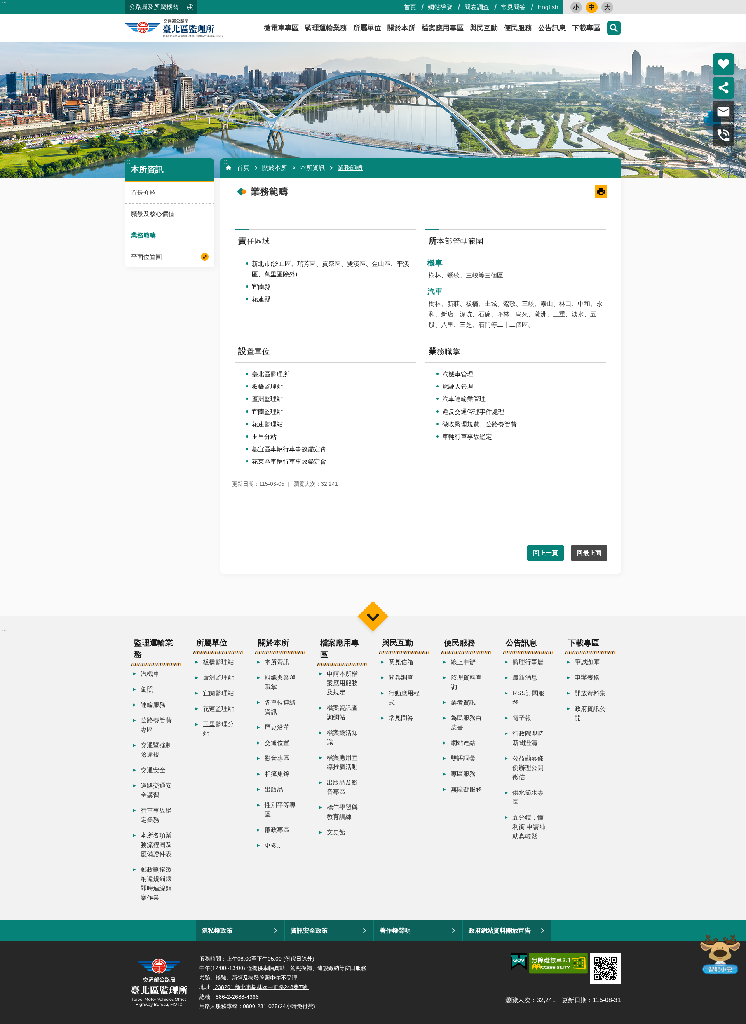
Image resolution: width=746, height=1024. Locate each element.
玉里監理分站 (218, 729)
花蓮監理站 (218, 708)
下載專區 (586, 28)
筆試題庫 (587, 662)
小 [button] (576, 7)
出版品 (274, 789)
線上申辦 (463, 662)
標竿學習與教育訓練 (342, 812)
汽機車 (150, 673)
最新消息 (524, 677)
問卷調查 (476, 7)
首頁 (410, 7)
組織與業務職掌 (280, 682)
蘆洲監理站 (218, 677)
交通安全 (153, 770)
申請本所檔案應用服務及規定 (342, 683)
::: (4, 3)
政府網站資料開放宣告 (500, 930)
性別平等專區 (280, 810)
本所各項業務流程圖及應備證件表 (156, 844)
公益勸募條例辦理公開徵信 (528, 767)
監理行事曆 (528, 662)
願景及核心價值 (152, 214)
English (547, 7)
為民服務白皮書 (466, 723)
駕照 (147, 689)
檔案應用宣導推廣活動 (342, 762)
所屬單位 (367, 28)
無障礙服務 (466, 789)
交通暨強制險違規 (156, 750)
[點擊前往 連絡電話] (723, 135)
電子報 (521, 718)
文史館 (336, 832)
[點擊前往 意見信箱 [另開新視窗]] (723, 111)
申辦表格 (587, 677)
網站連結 (463, 743)
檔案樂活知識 (342, 737)
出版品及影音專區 (342, 787)
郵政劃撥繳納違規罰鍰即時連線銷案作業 (156, 883)
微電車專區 (281, 28)
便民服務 (518, 28)
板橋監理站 (218, 662)
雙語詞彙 (463, 758)
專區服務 (463, 774)
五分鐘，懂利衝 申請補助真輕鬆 (528, 826)
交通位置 (277, 743)
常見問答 (513, 7)
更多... (273, 845)
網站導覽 (440, 7)
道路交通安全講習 (156, 790)
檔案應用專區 (443, 28)
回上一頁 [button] (545, 553)
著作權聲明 (395, 930)
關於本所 (401, 28)
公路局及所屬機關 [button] (154, 6)
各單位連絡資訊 (280, 707)
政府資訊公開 (590, 713)
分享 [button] (723, 88)
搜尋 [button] (614, 28)
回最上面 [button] (589, 553)
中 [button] (592, 7)
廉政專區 (277, 830)
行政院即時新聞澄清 (528, 738)
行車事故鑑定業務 (156, 815)
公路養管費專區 (156, 725)
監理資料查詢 (466, 682)
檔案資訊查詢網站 (342, 712)
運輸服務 (153, 704)
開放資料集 (590, 693)
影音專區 (277, 758)
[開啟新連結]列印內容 (601, 191)
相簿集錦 (277, 774)
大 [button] (607, 7)
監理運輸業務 (326, 28)
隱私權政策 (217, 930)
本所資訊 (312, 167)
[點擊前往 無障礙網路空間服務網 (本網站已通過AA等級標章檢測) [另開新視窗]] (558, 963)
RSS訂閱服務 (528, 698)
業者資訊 (463, 702)
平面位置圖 (146, 256)
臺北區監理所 (195, 28)
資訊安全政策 (309, 930)
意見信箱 (401, 662)
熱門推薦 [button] (723, 64)
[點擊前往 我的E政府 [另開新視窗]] (519, 962)
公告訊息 (552, 28)
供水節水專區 (528, 797)
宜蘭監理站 (218, 693)
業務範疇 (143, 235)
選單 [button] (372, 616)
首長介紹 (143, 192)
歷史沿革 (277, 727)
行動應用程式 (404, 698)
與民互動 (484, 28)
